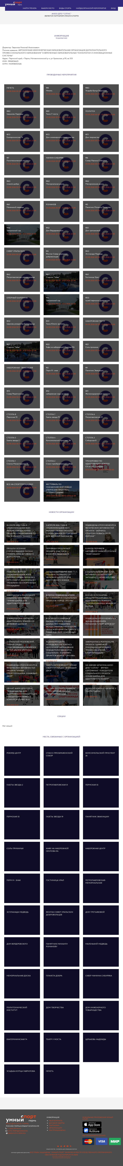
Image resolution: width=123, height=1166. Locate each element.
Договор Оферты (57, 1123)
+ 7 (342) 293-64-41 (14, 1128)
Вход (113, 8)
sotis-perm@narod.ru (17, 1131)
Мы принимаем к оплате (94, 1135)
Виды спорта (65, 8)
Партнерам (54, 1125)
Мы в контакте (55, 1121)
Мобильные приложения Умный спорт (97, 1118)
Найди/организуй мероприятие (91, 8)
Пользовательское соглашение (61, 1158)
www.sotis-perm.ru (17, 1133)
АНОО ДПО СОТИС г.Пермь (17, 1124)
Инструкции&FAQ (57, 1130)
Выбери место (47, 8)
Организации (55, 1128)
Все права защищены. (40, 1152)
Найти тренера (30, 8)
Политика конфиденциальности (61, 1156)
